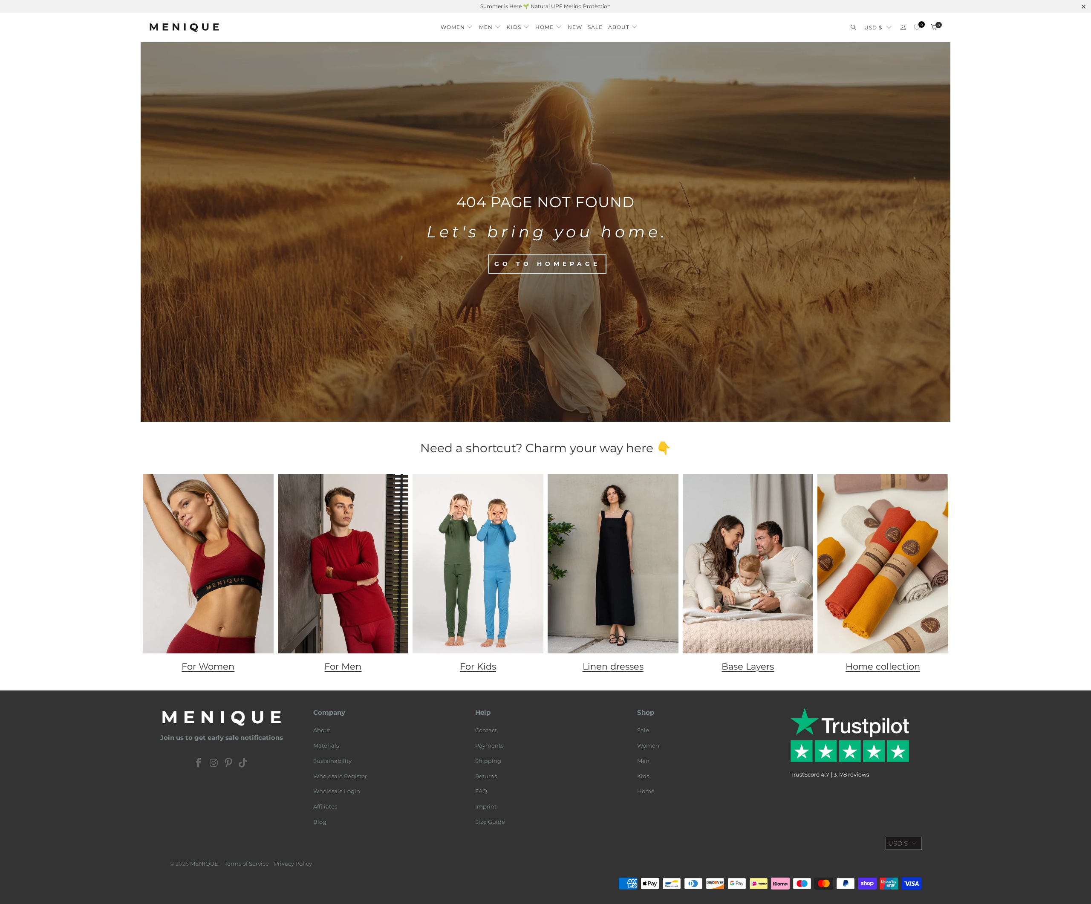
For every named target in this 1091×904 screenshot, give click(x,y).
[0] (917, 27)
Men (643, 760)
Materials (326, 745)
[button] (457, 25)
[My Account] (903, 27)
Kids (643, 776)
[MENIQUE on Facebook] (199, 763)
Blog (319, 821)
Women (648, 745)
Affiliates (325, 806)
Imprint (485, 806)
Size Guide (490, 821)
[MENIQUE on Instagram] (214, 763)
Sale (643, 730)
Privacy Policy (293, 863)
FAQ (481, 791)
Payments (489, 745)
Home (646, 791)
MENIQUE (204, 863)
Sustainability (332, 760)
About (321, 730)
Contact (486, 730)
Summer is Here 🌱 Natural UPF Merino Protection (545, 6)
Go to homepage (547, 264)
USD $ (873, 27)
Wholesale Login (336, 791)
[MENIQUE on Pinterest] (228, 763)
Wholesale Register (340, 776)
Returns (486, 776)
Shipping (488, 760)
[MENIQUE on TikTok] (243, 763)
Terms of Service (247, 863)
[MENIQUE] (184, 27)
